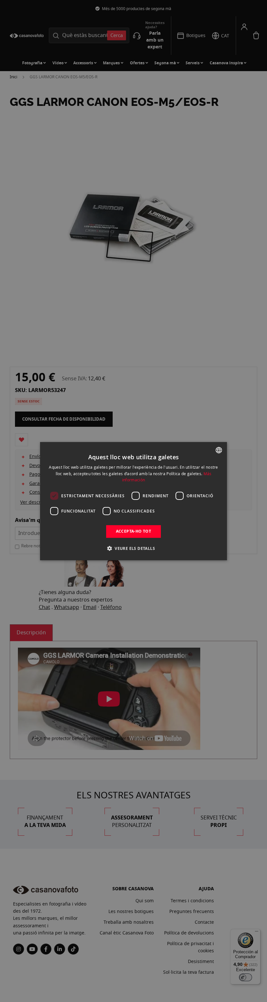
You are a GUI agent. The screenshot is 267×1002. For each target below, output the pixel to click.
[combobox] (219, 450)
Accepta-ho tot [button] (133, 531)
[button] (133, 548)
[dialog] (133, 501)
